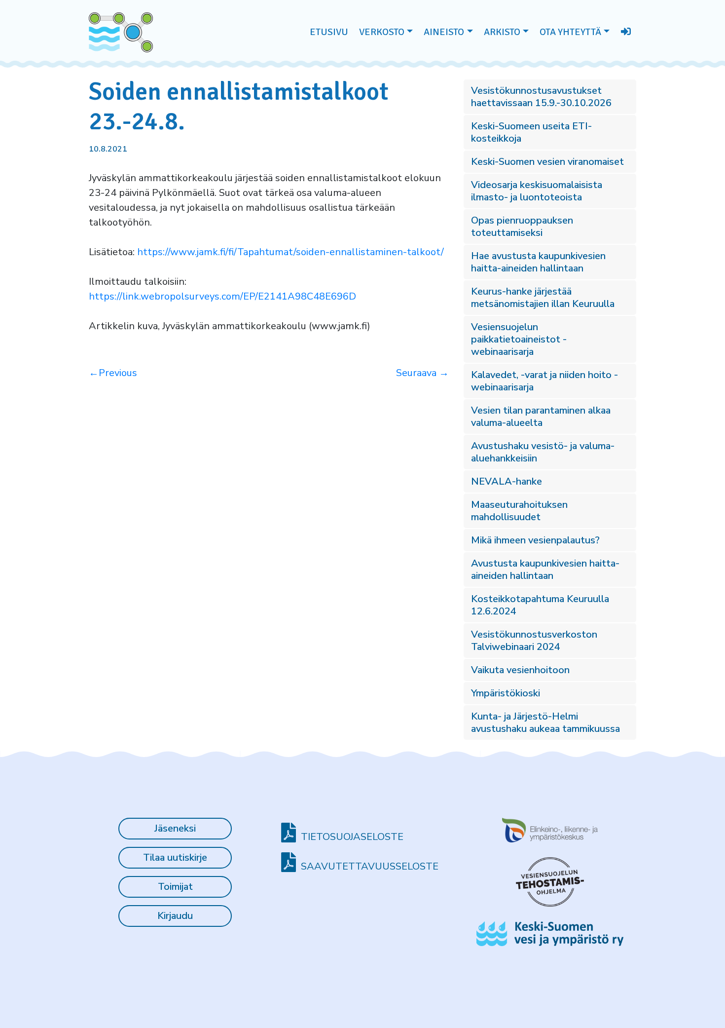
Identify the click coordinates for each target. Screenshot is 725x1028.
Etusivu (329, 32)
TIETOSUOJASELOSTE (352, 836)
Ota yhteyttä (570, 32)
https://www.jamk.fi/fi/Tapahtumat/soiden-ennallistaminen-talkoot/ (290, 252)
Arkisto (502, 32)
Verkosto (381, 32)
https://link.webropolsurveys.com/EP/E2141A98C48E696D (222, 296)
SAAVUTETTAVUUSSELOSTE (369, 866)
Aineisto (444, 32)
